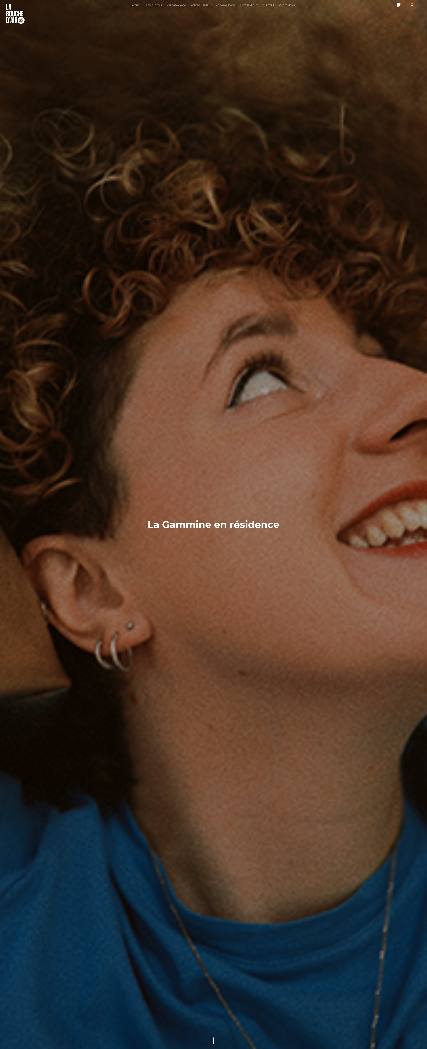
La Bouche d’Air (153, 5)
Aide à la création (226, 5)
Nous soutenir (287, 5)
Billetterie (268, 5)
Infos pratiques (249, 5)
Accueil (136, 5)
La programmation (176, 5)
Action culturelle (201, 5)
